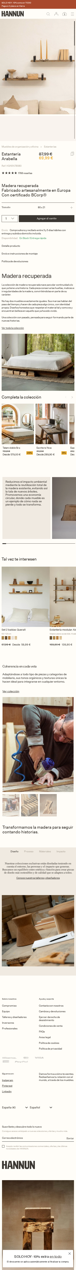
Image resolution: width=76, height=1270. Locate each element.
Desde (6, 454)
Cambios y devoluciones (52, 1011)
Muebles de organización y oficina (20, 146)
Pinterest (7, 1085)
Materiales (45, 851)
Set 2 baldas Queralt (14, 629)
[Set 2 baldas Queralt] (26, 597)
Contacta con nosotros (51, 1005)
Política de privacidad (50, 1048)
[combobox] (16, 1107)
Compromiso (9, 1005)
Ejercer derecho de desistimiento (49, 1019)
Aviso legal (45, 1037)
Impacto (61, 851)
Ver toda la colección (13, 327)
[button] (37, 207)
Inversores (8, 1022)
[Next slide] (72, 397)
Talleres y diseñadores (14, 1017)
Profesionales (9, 1028)
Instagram (7, 1080)
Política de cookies (49, 1042)
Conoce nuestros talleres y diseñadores (38, 877)
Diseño (14, 851)
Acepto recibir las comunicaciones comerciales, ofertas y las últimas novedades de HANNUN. (36, 1147)
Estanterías (50, 146)
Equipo (6, 1011)
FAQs (42, 1031)
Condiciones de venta (50, 1025)
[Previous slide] (65, 397)
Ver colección (10, 691)
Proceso (28, 851)
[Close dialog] (69, 1253)
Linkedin (7, 1091)
